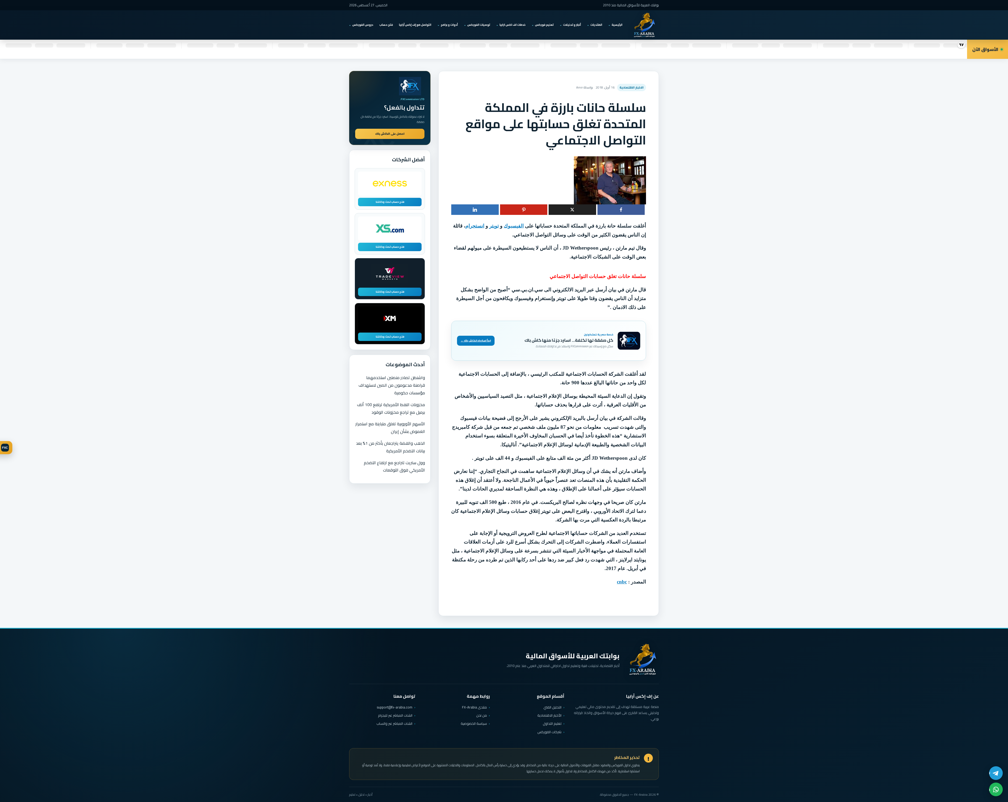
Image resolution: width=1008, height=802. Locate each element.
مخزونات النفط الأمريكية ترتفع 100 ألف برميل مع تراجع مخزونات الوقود (391, 408)
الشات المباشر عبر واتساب (394, 724)
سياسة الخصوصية (474, 723)
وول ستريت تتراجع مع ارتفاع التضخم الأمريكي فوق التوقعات (394, 466)
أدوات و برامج (449, 24)
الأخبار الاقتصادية (549, 715)
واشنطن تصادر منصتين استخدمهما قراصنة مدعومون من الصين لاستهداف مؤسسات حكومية (392, 385)
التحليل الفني (552, 707)
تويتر (494, 226)
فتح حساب (386, 24)
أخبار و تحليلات (572, 24)
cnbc (622, 581)
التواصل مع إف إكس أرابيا (415, 24)
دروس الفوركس (362, 24)
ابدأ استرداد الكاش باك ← (476, 340)
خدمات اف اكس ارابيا (513, 24)
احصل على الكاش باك (390, 133)
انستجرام (474, 226)
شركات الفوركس (549, 732)
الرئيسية (617, 24)
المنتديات (596, 24)
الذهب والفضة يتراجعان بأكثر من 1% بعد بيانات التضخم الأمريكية (390, 447)
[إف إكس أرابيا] (644, 25)
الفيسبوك (514, 226)
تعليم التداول (552, 723)
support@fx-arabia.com (394, 707)
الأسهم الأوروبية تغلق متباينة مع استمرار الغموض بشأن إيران (390, 427)
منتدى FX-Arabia (474, 707)
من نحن (481, 715)
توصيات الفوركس (478, 24)
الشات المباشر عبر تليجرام (395, 715)
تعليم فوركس (544, 24)
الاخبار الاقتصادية (632, 87)
